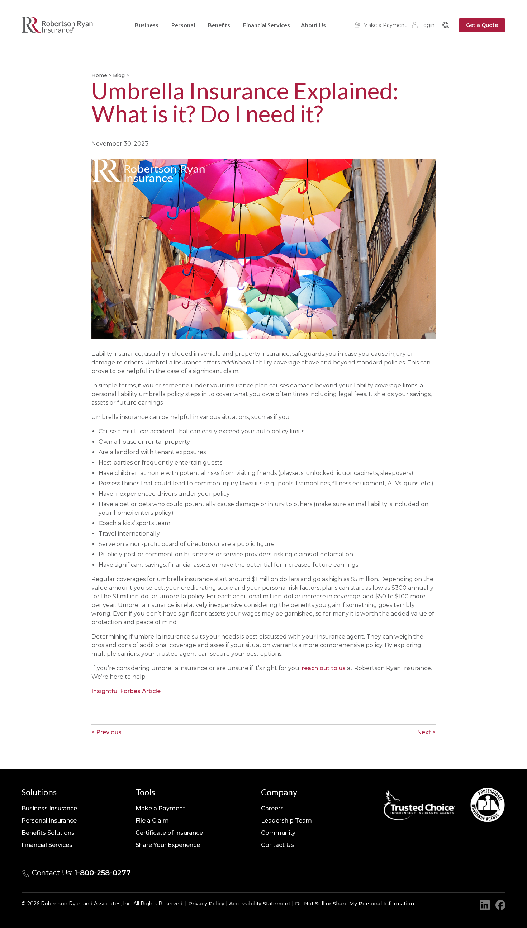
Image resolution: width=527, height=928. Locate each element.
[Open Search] (445, 25)
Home (99, 75)
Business (146, 25)
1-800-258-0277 (102, 872)
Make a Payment (385, 25)
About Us (313, 25)
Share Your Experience (168, 845)
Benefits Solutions (48, 832)
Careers (272, 808)
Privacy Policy (206, 903)
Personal (183, 25)
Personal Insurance (49, 820)
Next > (426, 732)
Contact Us (277, 845)
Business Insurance (49, 808)
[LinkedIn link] (485, 905)
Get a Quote (482, 25)
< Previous (106, 732)
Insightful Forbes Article (126, 691)
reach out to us (324, 668)
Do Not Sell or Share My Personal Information (354, 903)
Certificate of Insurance (169, 832)
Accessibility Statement (259, 903)
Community (278, 832)
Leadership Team (286, 820)
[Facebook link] (500, 905)
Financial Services (266, 25)
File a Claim (152, 820)
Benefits (219, 25)
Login (427, 25)
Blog (119, 75)
